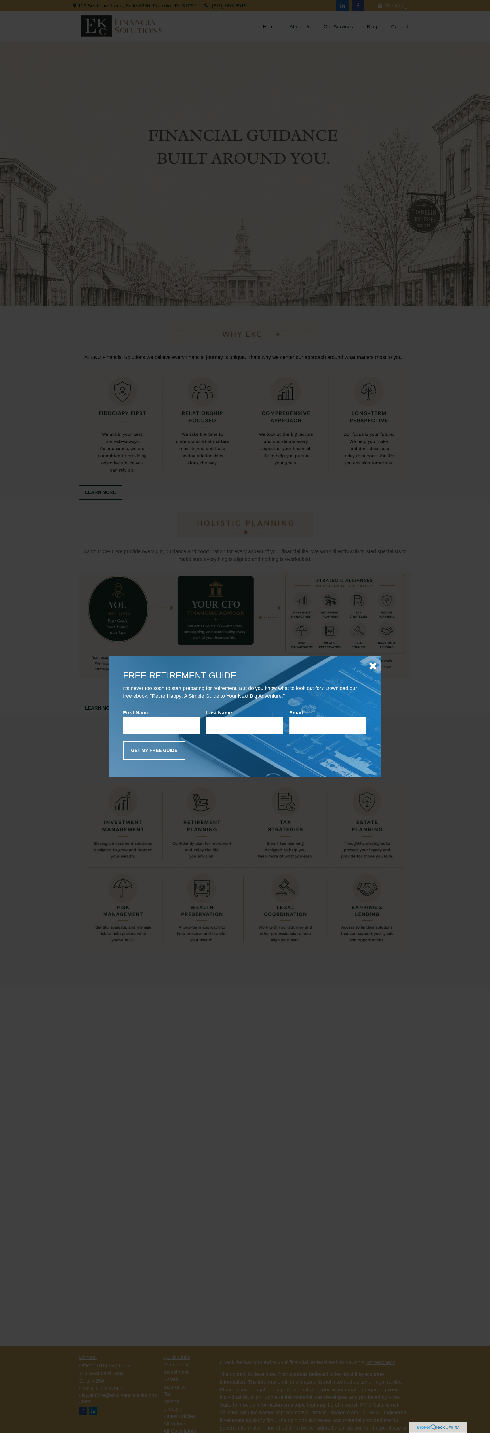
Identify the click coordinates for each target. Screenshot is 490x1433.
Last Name (219, 713)
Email (296, 713)
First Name (136, 713)
